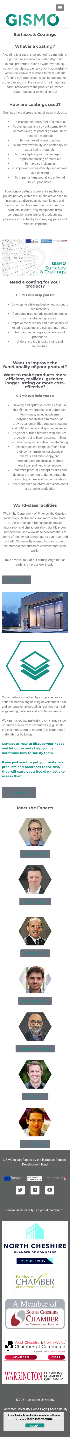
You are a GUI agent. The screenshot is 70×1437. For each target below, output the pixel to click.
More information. (40, 1419)
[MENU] (60, 7)
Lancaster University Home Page (25, 1409)
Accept (35, 1425)
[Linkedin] (35, 1190)
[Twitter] (20, 1190)
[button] (35, 257)
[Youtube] (49, 1190)
